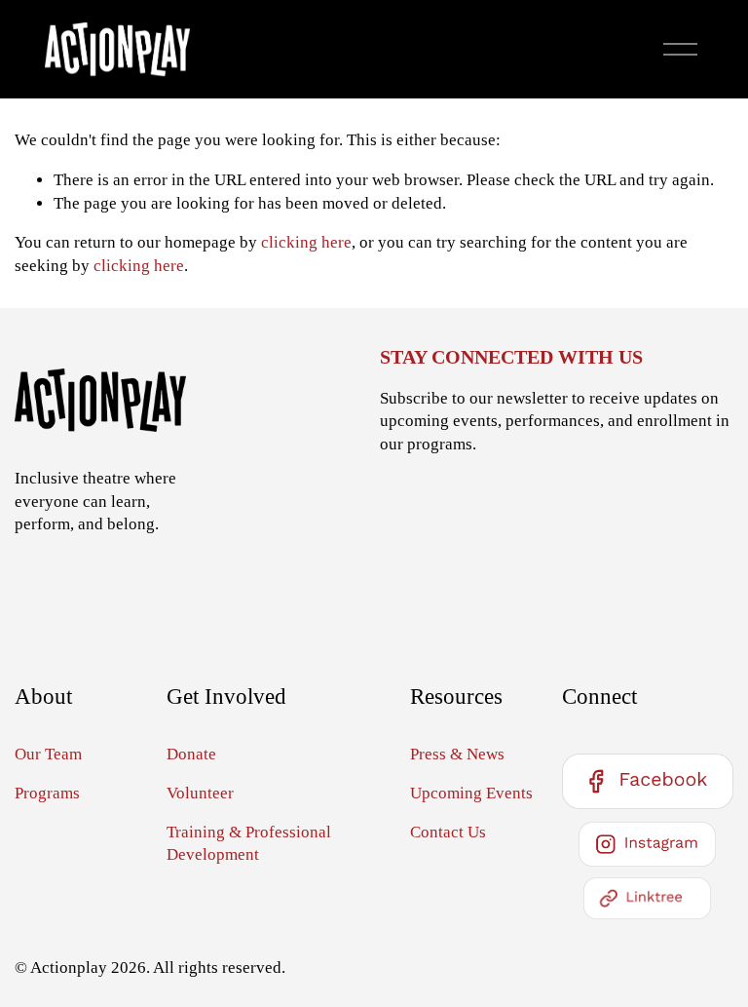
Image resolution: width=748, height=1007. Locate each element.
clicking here (306, 242)
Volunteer (200, 793)
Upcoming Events (471, 793)
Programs (47, 793)
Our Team (48, 754)
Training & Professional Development (249, 844)
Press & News (457, 754)
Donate (191, 754)
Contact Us (448, 832)
